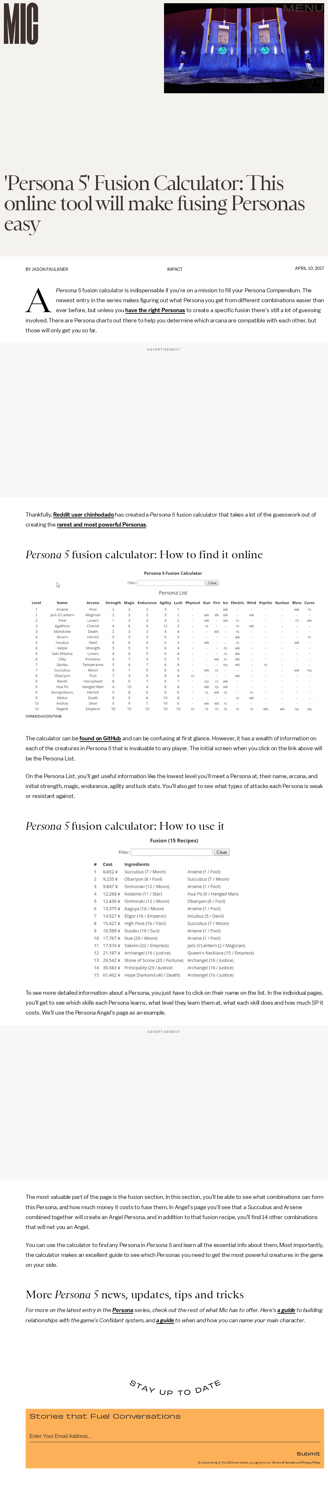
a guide (286, 1310)
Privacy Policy (311, 1462)
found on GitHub (100, 738)
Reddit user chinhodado (83, 515)
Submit (308, 1453)
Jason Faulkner (50, 269)
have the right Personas (155, 310)
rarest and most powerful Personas (101, 524)
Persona (122, 1310)
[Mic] (21, 24)
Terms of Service (284, 1462)
